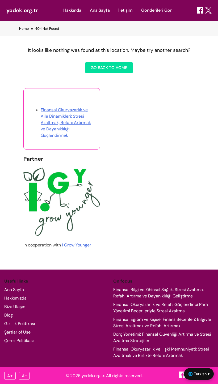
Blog (8, 315)
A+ (10, 375)
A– (24, 375)
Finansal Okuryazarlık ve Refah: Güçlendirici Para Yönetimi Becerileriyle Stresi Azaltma (160, 308)
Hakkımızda (15, 298)
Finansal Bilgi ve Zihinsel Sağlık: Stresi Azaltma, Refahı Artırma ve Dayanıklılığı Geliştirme (158, 293)
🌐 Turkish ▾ (198, 374)
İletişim (125, 10)
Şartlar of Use (17, 332)
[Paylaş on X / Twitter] (208, 10)
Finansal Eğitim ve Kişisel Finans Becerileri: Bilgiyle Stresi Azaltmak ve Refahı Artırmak (162, 322)
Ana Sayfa (100, 10)
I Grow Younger (76, 245)
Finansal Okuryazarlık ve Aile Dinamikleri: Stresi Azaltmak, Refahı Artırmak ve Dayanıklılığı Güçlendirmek (66, 122)
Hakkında (72, 10)
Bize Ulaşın (14, 306)
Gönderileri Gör (156, 10)
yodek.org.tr (22, 10)
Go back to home (109, 67)
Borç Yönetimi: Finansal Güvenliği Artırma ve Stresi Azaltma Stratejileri (162, 337)
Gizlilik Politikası (19, 323)
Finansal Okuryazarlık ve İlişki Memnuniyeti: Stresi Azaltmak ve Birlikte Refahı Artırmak (161, 352)
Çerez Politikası (19, 340)
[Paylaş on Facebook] (200, 10)
